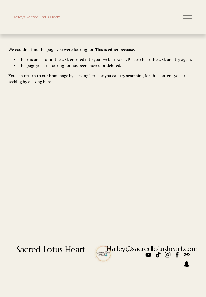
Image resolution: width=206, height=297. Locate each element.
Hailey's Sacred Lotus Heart (36, 16)
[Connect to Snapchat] (187, 264)
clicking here (85, 75)
